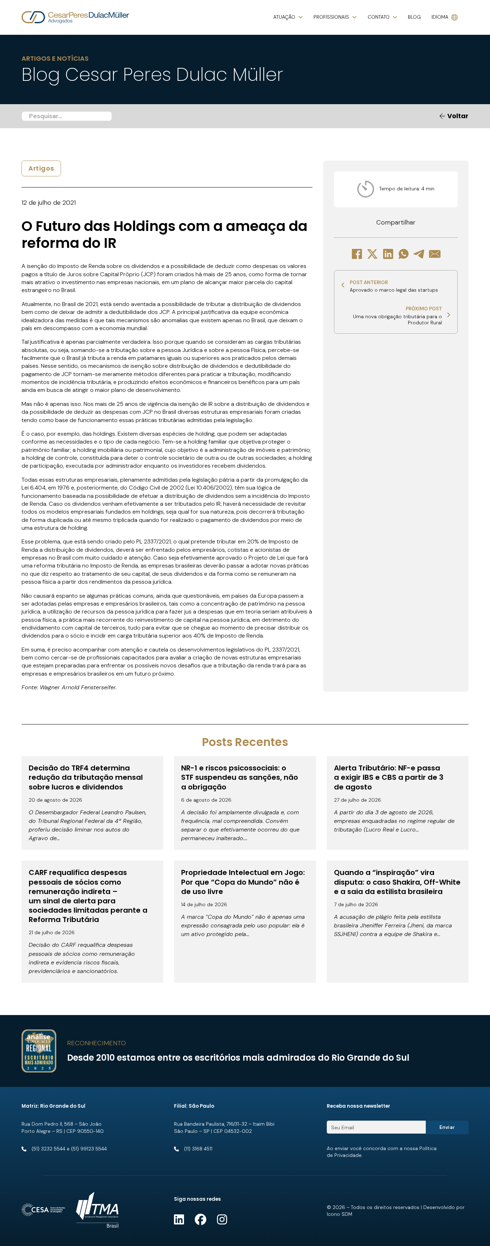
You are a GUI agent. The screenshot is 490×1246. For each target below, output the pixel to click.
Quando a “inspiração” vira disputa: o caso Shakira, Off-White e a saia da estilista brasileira (397, 881)
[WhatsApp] (403, 254)
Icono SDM (339, 1214)
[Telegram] (419, 254)
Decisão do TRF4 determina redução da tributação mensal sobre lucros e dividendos (86, 777)
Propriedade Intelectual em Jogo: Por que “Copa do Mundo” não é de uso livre (243, 881)
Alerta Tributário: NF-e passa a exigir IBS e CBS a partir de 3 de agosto (388, 777)
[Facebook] (357, 254)
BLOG (414, 17)
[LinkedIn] (388, 254)
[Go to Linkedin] (179, 1220)
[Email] (434, 254)
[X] (372, 254)
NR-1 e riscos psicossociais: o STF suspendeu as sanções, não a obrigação (239, 777)
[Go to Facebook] (200, 1220)
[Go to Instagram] (222, 1220)
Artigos (41, 168)
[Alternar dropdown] (300, 17)
